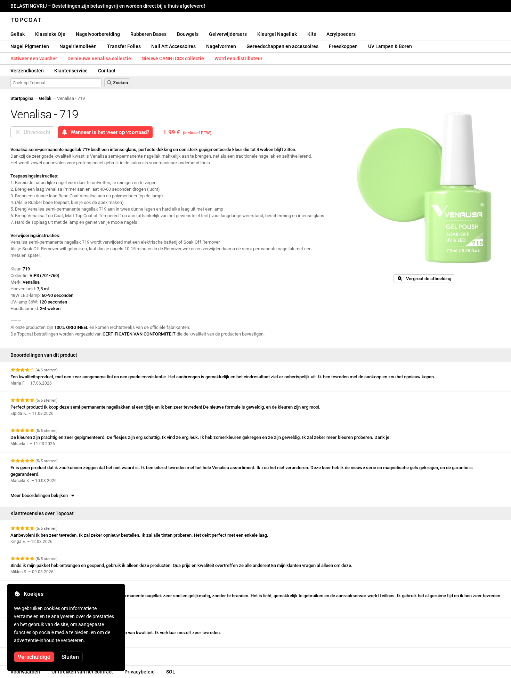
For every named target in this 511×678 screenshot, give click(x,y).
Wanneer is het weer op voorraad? (108, 132)
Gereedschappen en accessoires (282, 46)
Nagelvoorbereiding (98, 34)
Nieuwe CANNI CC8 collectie (172, 58)
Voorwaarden (25, 672)
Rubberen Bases (148, 34)
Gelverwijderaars (228, 34)
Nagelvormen (221, 46)
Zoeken (120, 82)
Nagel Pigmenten (29, 46)
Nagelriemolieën (78, 46)
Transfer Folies (124, 46)
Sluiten (70, 657)
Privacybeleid (139, 672)
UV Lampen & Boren (390, 46)
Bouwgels (187, 34)
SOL (170, 672)
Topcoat (26, 19)
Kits (311, 34)
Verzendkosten (27, 70)
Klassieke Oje (50, 34)
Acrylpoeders (341, 34)
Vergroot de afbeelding (427, 278)
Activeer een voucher (33, 58)
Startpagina (21, 98)
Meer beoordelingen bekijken (40, 495)
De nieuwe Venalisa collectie (99, 58)
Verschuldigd (34, 657)
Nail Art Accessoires (173, 46)
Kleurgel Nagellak (277, 34)
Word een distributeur (238, 58)
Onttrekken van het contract (82, 672)
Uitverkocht (35, 132)
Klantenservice (71, 70)
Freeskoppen (343, 46)
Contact (106, 70)
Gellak (17, 34)
